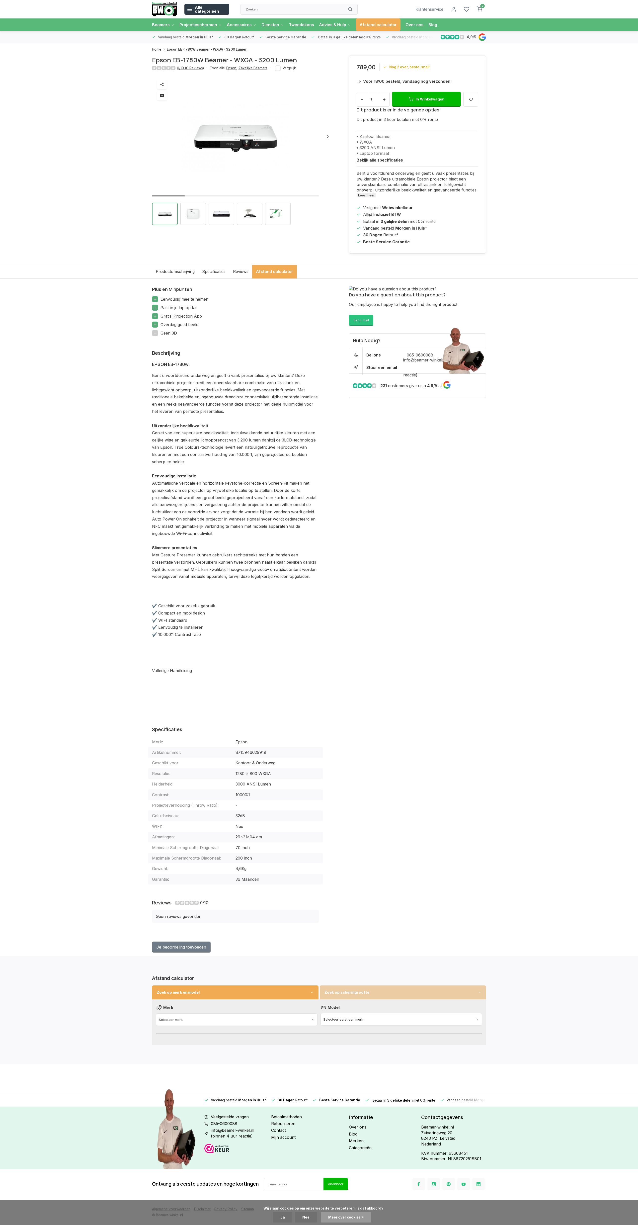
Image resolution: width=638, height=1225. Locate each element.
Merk (168, 1007)
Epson (231, 68)
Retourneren (283, 1123)
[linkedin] (478, 1184)
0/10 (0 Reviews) (190, 68)
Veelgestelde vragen (230, 1116)
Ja (282, 1217)
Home (156, 49)
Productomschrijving (175, 271)
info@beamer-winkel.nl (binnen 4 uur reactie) (232, 1133)
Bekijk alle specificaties (380, 160)
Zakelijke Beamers (253, 68)
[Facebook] (418, 1184)
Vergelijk (289, 68)
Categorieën (360, 1147)
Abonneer (335, 1184)
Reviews (240, 271)
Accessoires (239, 24)
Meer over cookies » (346, 1217)
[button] (327, 136)
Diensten (270, 24)
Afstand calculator (378, 24)
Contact (278, 1130)
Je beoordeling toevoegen (181, 947)
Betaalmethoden (286, 1116)
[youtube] (463, 1184)
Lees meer (366, 195)
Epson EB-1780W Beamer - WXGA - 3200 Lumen (207, 49)
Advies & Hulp (332, 24)
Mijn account (283, 1137)
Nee (306, 1217)
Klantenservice (429, 9)
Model (334, 1007)
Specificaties (214, 271)
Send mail (361, 320)
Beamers (161, 24)
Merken (356, 1140)
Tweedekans (301, 24)
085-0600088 (224, 1123)
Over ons (414, 24)
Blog (432, 24)
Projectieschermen (198, 24)
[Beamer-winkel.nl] (164, 9)
